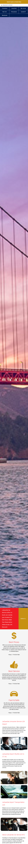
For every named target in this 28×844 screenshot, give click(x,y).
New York (5, 11)
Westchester (4, 15)
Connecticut (4, 8)
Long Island (14, 8)
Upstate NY (23, 11)
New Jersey (23, 8)
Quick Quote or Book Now (14, 2)
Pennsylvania (14, 11)
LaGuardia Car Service (7, 5)
